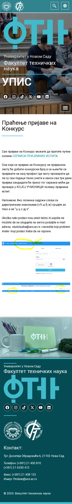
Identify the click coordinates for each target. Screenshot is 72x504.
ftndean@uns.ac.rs (25, 479)
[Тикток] (22, 96)
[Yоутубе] (38, 96)
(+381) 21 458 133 (24, 474)
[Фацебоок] (5, 96)
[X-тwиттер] (30, 96)
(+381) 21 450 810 (29, 463)
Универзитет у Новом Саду (27, 56)
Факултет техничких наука (30, 66)
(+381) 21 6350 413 (16, 467)
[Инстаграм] (14, 96)
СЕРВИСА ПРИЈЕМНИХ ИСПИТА (35, 156)
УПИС (17, 81)
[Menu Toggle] (65, 107)
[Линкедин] (47, 96)
